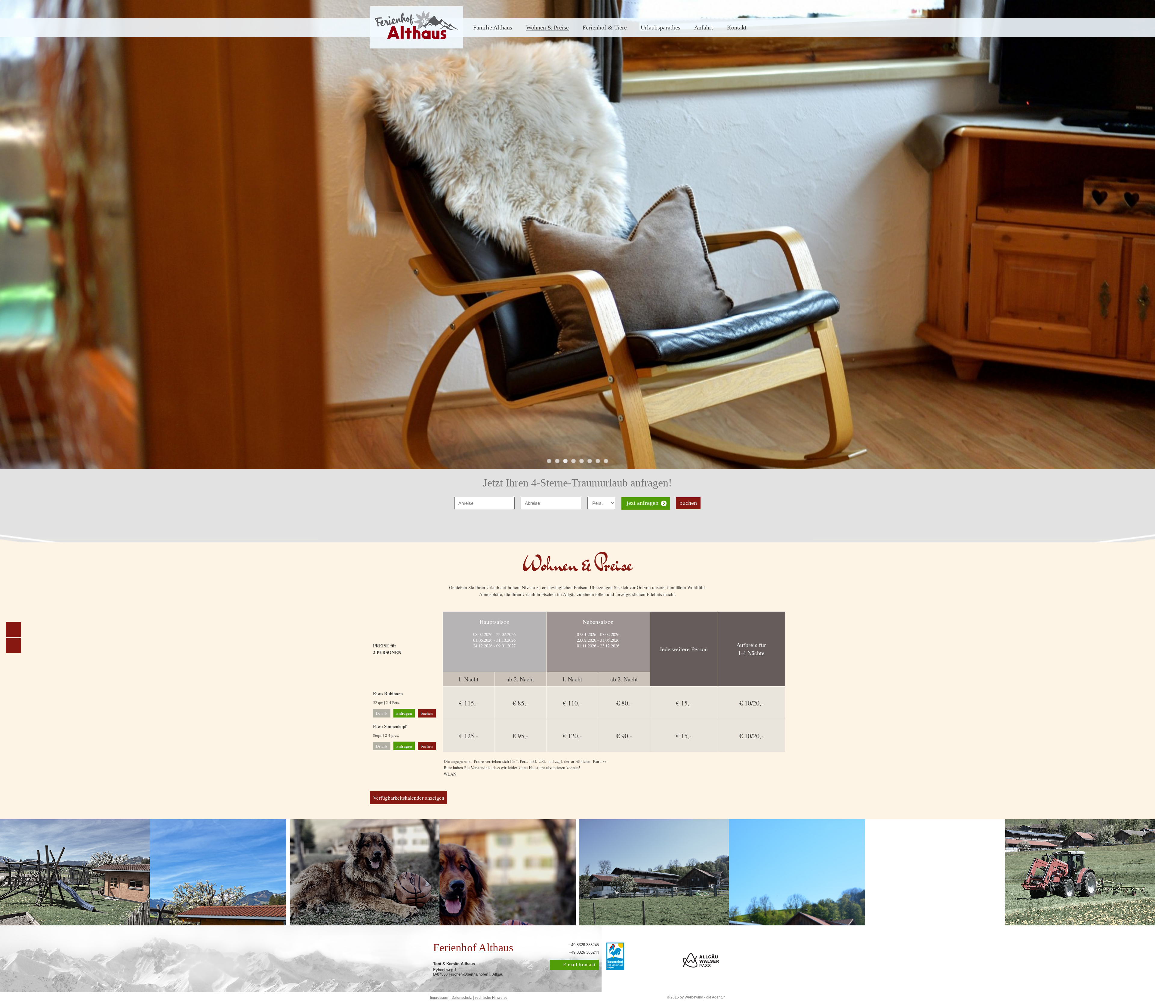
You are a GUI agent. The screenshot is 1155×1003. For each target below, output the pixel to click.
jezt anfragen (642, 502)
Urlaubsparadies (660, 27)
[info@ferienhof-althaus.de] (13, 629)
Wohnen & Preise (547, 27)
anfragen (404, 713)
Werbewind (694, 997)
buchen (688, 502)
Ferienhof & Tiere (605, 27)
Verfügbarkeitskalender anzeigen (408, 797)
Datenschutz (461, 997)
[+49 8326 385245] (13, 645)
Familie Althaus (492, 27)
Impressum (439, 997)
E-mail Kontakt (579, 965)
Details (381, 713)
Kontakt (737, 27)
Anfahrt (703, 27)
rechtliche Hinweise (491, 997)
